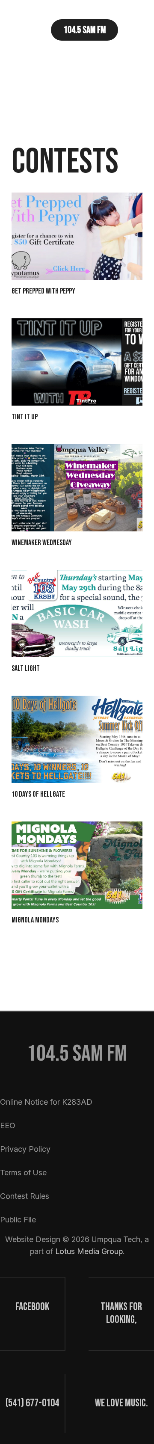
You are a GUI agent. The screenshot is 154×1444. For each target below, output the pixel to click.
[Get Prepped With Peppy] (77, 236)
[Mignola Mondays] (77, 865)
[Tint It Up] (77, 362)
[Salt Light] (77, 613)
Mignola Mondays (35, 920)
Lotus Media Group (89, 1251)
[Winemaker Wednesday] (77, 487)
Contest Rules (24, 1196)
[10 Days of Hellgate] (77, 739)
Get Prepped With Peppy (43, 291)
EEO (7, 1125)
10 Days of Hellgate (38, 794)
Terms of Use (23, 1172)
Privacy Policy (25, 1149)
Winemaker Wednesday (42, 542)
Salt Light (26, 668)
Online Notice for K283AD (46, 1101)
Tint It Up (25, 416)
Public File (18, 1219)
